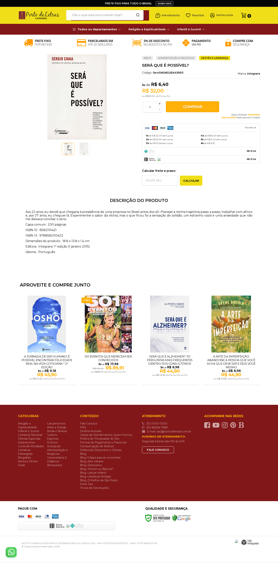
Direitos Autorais (90, 431)
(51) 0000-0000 (156, 423)
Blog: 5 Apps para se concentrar (100, 457)
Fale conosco (158, 450)
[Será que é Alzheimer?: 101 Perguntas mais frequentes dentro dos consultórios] (169, 341)
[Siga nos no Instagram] (226, 425)
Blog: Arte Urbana (91, 461)
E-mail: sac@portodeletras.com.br (168, 431)
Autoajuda (53, 446)
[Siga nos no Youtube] (217, 425)
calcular (191, 180)
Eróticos (52, 442)
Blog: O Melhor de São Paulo (98, 480)
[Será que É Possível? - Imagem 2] (84, 149)
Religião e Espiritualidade (27, 425)
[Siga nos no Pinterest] (234, 425)
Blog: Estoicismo (91, 465)
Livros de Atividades (31, 446)
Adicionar (53, 380)
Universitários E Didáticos (57, 459)
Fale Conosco (89, 423)
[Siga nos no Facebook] (208, 425)
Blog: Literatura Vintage (95, 476)
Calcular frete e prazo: (159, 171)
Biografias (24, 457)
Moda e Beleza (57, 431)
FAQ (83, 427)
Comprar (192, 106)
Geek (21, 465)
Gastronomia (26, 442)
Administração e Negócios (176, 58)
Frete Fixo (86, 484)
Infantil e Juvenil (28, 431)
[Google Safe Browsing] (181, 517)
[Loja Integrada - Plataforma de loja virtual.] (250, 542)
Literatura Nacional (30, 435)
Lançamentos (56, 423)
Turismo (52, 435)
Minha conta (224, 15)
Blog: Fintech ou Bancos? (96, 469)
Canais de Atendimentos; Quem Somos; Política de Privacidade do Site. (106, 436)
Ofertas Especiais (29, 438)
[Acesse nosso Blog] (242, 425)
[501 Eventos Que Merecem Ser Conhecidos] (108, 341)
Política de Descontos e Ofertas (100, 450)
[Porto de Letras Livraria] (40, 15)
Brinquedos (54, 465)
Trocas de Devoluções (94, 488)
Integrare (253, 73)
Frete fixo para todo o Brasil (128, 3)
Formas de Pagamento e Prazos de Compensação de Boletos (103, 444)
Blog (83, 454)
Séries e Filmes (28, 461)
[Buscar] (136, 15)
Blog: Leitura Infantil (93, 472)
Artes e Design (57, 427)
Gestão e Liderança (214, 58)
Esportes (53, 438)
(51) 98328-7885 (157, 427)
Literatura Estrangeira (25, 452)
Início (147, 58)
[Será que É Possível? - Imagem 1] (68, 149)
